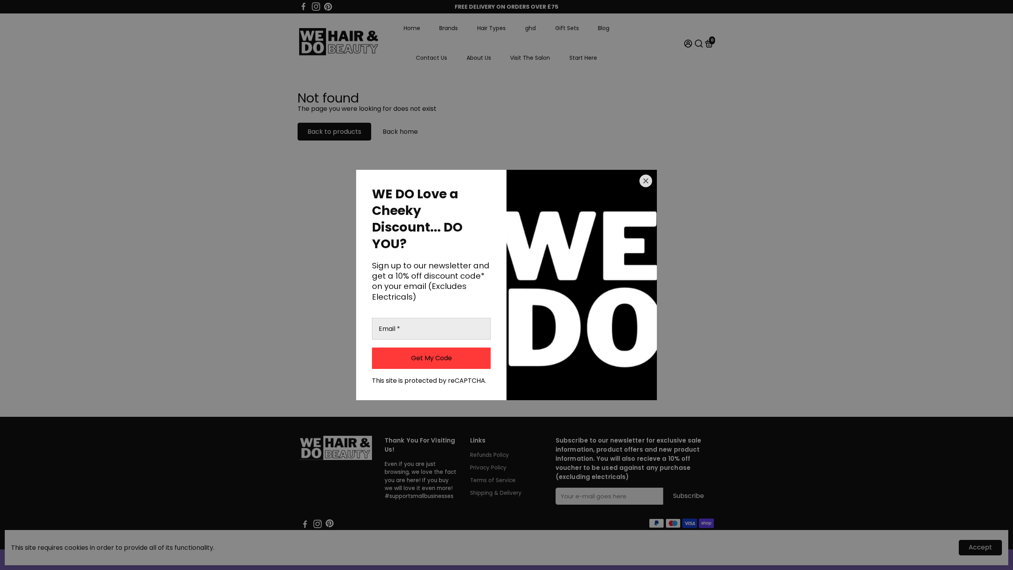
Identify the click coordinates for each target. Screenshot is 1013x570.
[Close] (645, 181)
